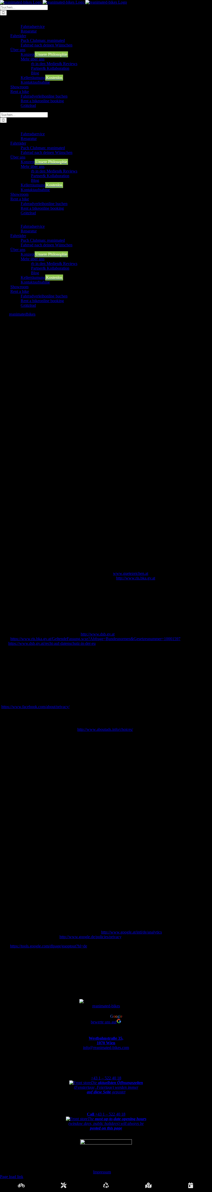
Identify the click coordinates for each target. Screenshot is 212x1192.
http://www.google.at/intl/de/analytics (131, 932)
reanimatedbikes (22, 314)
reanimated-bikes (106, 1006)
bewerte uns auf (104, 1022)
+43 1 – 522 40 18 (106, 1078)
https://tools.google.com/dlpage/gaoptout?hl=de (48, 946)
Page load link (11, 1176)
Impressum (102, 1172)
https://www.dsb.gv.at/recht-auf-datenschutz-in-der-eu (52, 643)
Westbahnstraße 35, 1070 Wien (106, 1040)
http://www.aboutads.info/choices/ (105, 729)
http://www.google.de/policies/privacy (90, 937)
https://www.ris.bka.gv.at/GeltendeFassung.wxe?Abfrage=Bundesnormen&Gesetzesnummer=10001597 (95, 639)
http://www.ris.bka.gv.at (135, 578)
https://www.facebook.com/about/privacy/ (35, 706)
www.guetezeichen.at (130, 573)
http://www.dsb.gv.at (98, 634)
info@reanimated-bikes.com (106, 1047)
